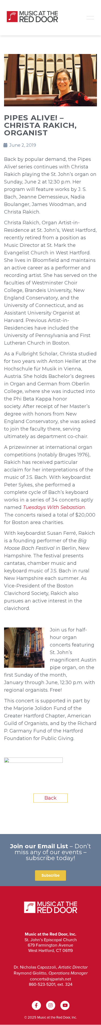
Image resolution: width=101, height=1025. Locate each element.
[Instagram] (50, 1005)
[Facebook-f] (36, 1005)
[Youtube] (64, 1005)
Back (50, 798)
